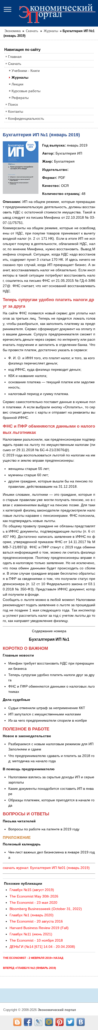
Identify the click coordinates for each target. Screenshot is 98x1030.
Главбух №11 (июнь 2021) (31, 934)
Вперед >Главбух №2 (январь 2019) (29, 967)
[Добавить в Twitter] (70, 1022)
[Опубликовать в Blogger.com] (17, 1022)
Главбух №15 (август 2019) (32, 890)
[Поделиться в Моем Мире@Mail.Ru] (49, 1022)
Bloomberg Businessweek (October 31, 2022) (46, 909)
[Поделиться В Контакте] (81, 1022)
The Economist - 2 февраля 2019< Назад (33, 957)
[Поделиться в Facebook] (28, 1022)
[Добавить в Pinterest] (60, 1022)
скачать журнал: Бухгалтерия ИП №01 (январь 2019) (46, 868)
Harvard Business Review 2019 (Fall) (39, 928)
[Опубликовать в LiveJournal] (38, 1022)
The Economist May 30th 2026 (34, 896)
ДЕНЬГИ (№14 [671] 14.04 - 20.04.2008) (42, 947)
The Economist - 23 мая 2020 (33, 902)
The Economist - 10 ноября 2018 (36, 940)
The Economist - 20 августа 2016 (36, 921)
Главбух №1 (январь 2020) (32, 915)
